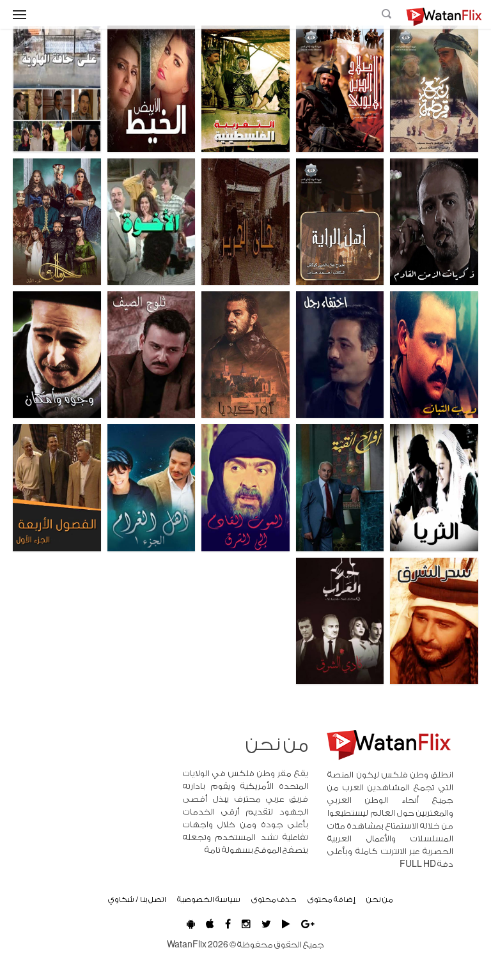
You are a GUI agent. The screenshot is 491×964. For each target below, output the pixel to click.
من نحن (379, 899)
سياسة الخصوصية (208, 899)
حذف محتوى (274, 899)
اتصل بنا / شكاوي (137, 899)
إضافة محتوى (331, 899)
